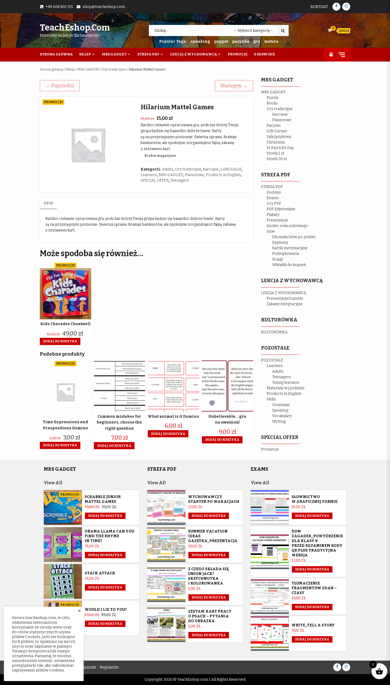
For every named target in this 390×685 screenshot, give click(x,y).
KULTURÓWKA (274, 332)
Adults (167, 169)
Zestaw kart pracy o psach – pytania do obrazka (210, 616)
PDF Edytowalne (281, 209)
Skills (271, 399)
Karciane (211, 169)
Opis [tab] (48, 203)
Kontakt (319, 7)
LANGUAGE (231, 169)
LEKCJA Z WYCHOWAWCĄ (283, 293)
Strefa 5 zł (275, 153)
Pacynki (273, 125)
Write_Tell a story (313, 625)
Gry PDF (274, 203)
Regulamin (109, 667)
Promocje (238, 54)
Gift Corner (277, 131)
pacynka (240, 41)
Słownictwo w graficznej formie (314, 499)
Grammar (281, 405)
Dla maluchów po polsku (293, 237)
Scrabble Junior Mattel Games (103, 499)
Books (272, 103)
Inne (271, 231)
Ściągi (277, 259)
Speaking (280, 410)
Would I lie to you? (106, 609)
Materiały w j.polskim (285, 388)
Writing (279, 421)
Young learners (285, 382)
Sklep (85, 54)
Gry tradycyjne (114, 69)
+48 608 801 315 (59, 7)
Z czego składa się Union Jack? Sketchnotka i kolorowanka (208, 576)
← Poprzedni (59, 86)
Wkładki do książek (289, 265)
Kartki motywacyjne (289, 248)
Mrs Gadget (114, 54)
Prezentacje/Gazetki (285, 298)
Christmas (276, 142)
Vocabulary (282, 416)
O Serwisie (264, 54)
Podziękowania (285, 253)
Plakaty (273, 214)
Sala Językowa (279, 136)
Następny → (234, 86)
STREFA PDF (272, 187)
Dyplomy (280, 242)
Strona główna (51, 69)
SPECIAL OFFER (155, 180)
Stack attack (100, 573)
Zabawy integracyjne (285, 304)
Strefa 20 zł (277, 159)
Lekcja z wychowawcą (193, 54)
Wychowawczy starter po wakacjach (213, 499)
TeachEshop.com (75, 28)
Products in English (223, 175)
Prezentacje (277, 220)
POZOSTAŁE (272, 360)
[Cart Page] (330, 30)
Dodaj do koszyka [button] (60, 341)
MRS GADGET (88, 69)
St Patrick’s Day (280, 148)
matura (271, 41)
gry (256, 41)
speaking (200, 41)
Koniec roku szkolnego (287, 226)
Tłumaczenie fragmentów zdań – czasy (314, 588)
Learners (149, 175)
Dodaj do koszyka (105, 516)
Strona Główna (56, 54)
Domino (274, 192)
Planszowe (194, 175)
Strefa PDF (148, 54)
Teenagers (180, 180)
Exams (273, 198)
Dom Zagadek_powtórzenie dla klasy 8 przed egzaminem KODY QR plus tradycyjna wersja (317, 543)
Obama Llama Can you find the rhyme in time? (109, 536)
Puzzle (273, 97)
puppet (221, 41)
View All (53, 482)
